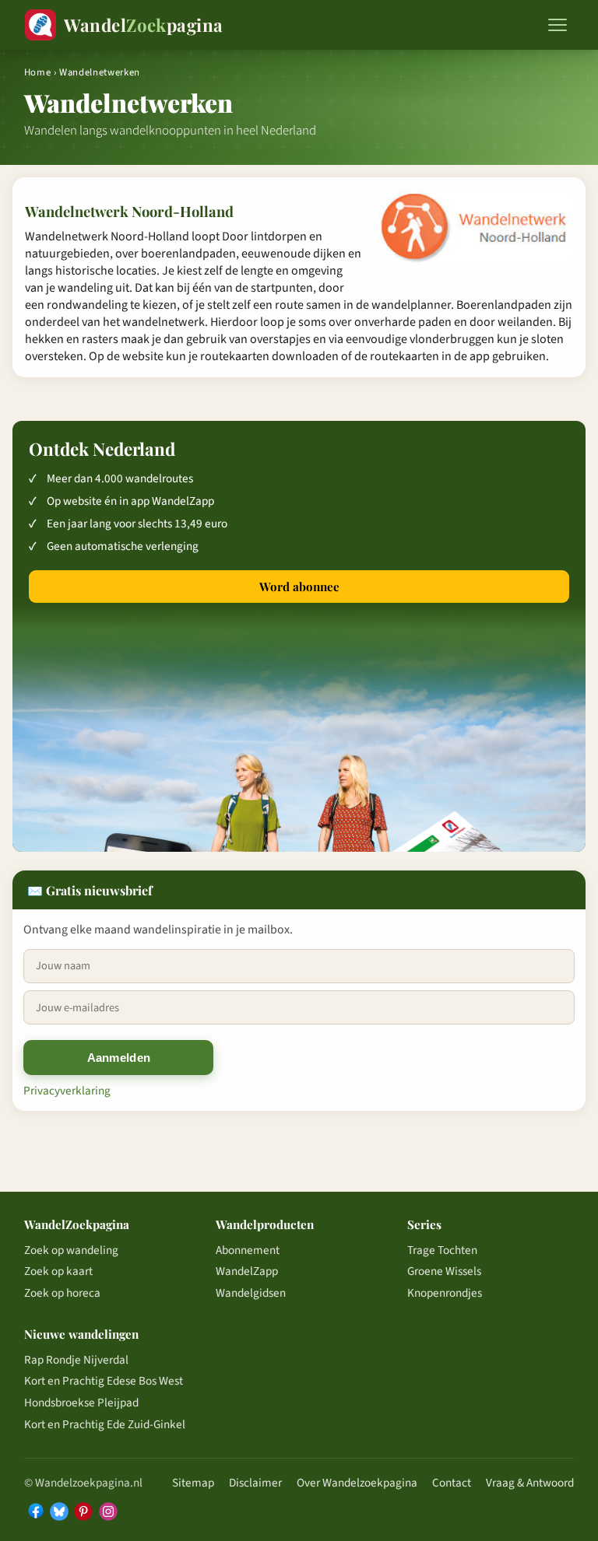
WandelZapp (247, 1271)
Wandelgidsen (251, 1292)
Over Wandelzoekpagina (357, 1482)
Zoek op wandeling (71, 1250)
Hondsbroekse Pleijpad (81, 1402)
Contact (451, 1482)
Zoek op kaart (58, 1271)
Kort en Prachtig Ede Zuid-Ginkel (104, 1424)
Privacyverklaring (67, 1090)
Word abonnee (299, 586)
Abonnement (248, 1250)
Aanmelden (119, 1057)
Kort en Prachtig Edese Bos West (103, 1380)
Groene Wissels (444, 1271)
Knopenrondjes (444, 1292)
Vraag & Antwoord (530, 1482)
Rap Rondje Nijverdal (76, 1359)
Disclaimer (255, 1482)
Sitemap (193, 1482)
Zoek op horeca (62, 1292)
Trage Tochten (442, 1250)
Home (37, 72)
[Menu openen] (557, 24)
